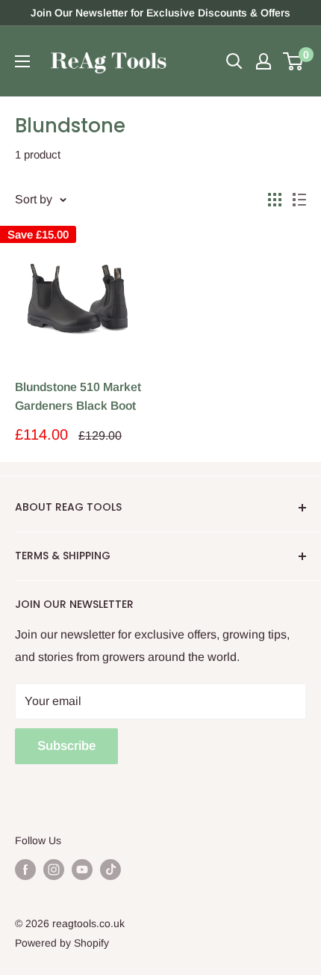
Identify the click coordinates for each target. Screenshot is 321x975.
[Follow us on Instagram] (53, 868)
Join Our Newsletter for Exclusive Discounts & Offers (160, 13)
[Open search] (234, 61)
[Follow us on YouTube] (82, 868)
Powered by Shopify (62, 943)
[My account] (263, 61)
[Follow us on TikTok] (110, 868)
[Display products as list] (299, 199)
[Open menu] (22, 61)
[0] (293, 61)
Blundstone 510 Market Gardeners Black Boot (78, 396)
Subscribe (66, 746)
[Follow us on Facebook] (25, 868)
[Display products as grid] (274, 199)
